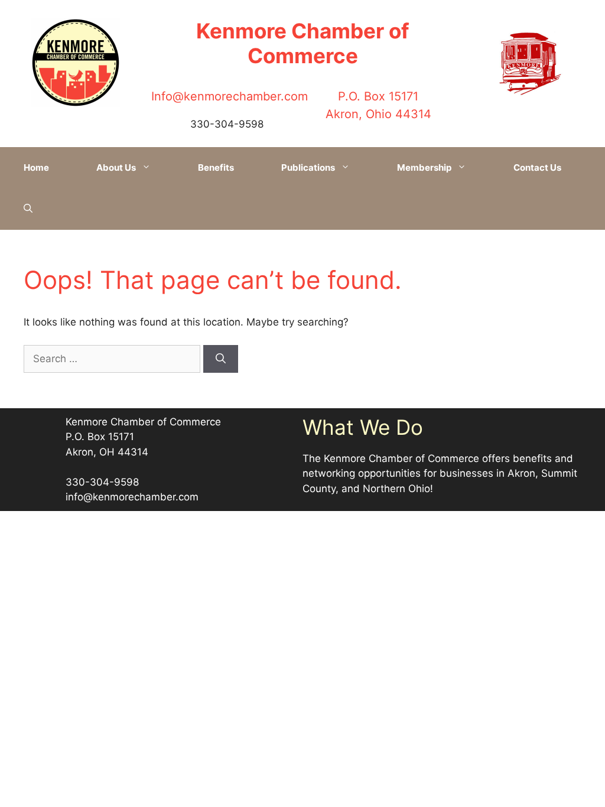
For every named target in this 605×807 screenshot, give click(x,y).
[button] (28, 209)
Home (36, 167)
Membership (424, 167)
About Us (116, 167)
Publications (308, 167)
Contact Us (537, 167)
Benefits (216, 167)
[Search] (220, 359)
